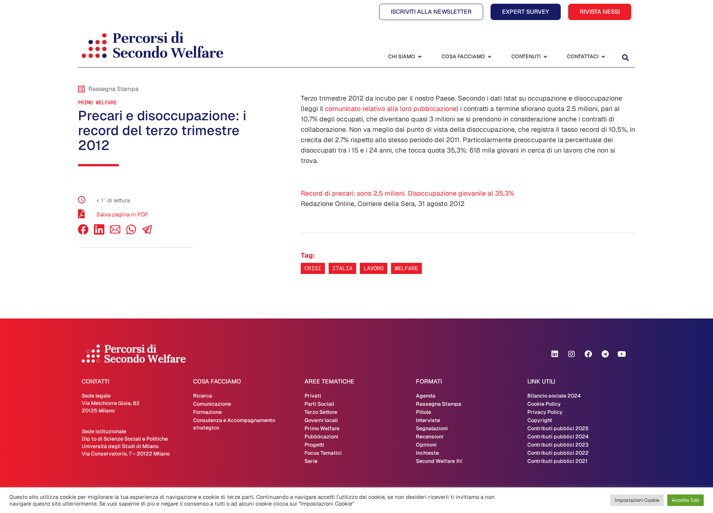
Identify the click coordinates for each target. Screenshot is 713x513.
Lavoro (374, 268)
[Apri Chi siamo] (419, 57)
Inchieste (427, 453)
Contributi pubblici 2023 (558, 444)
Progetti (314, 444)
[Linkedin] (554, 354)
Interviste (428, 420)
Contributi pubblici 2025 (558, 428)
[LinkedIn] (99, 232)
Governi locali (321, 420)
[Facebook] (83, 232)
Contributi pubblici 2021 (557, 461)
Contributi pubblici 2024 (558, 436)
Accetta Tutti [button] (685, 500)
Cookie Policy (544, 404)
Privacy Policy (545, 412)
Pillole (423, 412)
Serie (311, 461)
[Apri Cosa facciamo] (489, 57)
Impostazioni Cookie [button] (637, 500)
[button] (625, 57)
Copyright (539, 420)
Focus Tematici (323, 453)
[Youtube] (621, 354)
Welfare (406, 268)
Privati (313, 395)
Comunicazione (212, 404)
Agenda (425, 395)
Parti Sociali (319, 404)
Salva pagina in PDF (122, 214)
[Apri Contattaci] (603, 57)
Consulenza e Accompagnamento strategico (234, 424)
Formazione (207, 412)
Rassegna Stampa (438, 404)
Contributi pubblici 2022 (558, 453)
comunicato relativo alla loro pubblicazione (390, 108)
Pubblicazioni (321, 436)
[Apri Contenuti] (545, 57)
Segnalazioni (432, 428)
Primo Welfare (97, 102)
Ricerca (202, 395)
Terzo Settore (321, 412)
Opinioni (426, 444)
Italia (342, 268)
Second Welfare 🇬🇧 (439, 461)
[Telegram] (605, 354)
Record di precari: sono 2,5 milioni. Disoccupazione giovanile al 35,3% (407, 193)
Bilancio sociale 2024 (554, 395)
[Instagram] (571, 354)
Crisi (313, 268)
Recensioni (429, 436)
